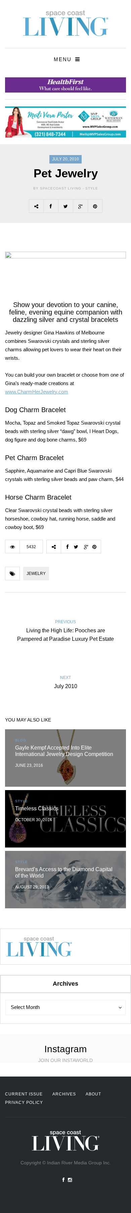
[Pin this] (95, 206)
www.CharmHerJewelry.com (36, 392)
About (93, 1094)
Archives (64, 1094)
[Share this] (50, 206)
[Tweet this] (65, 206)
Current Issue (24, 1094)
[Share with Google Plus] (80, 206)
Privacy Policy (24, 1102)
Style (91, 188)
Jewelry (36, 573)
